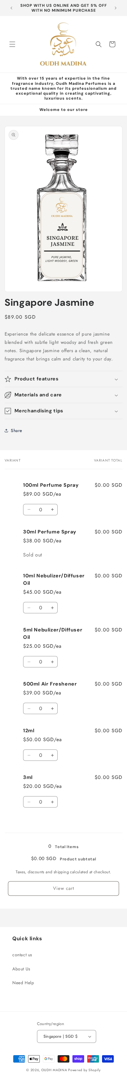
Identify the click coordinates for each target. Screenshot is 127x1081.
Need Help (23, 983)
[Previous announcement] (11, 8)
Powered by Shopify (84, 1069)
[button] (12, 44)
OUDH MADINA (54, 1069)
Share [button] (16, 430)
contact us (22, 955)
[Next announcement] (115, 8)
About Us (21, 969)
